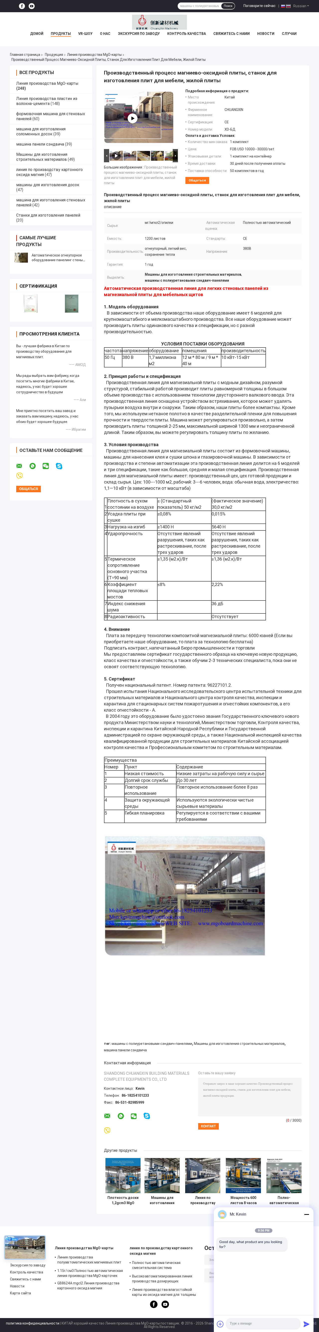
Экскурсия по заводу (139, 34)
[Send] (307, 1324)
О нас (105, 34)
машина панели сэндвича (40, 144)
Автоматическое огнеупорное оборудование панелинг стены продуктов (57, 260)
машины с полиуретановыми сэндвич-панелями (152, 1044)
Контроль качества (186, 34)
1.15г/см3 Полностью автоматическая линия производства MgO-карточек (90, 1273)
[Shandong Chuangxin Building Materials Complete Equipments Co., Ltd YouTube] (31, 6)
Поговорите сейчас (259, 6)
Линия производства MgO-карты (94, 55)
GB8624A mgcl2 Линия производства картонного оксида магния (88, 1285)
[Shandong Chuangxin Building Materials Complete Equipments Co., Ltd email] (22, 466)
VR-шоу (85, 34)
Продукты (61, 34)
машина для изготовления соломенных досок (41, 131)
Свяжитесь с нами (231, 34)
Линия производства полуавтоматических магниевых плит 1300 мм (89, 1260)
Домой (36, 34)
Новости (265, 34)
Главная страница (25, 55)
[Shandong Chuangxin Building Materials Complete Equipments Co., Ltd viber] (22, 476)
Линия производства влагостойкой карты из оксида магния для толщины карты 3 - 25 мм (164, 1293)
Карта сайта (20, 1293)
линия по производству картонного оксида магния (161, 1250)
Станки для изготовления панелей (48, 215)
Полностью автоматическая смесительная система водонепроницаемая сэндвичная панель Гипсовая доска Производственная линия (160, 1266)
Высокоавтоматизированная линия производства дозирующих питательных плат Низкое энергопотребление (162, 1279)
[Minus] (307, 1214)
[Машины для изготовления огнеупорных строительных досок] (162, 1175)
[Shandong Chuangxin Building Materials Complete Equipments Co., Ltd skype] (62, 466)
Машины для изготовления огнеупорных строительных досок (162, 1200)
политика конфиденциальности (32, 1323)
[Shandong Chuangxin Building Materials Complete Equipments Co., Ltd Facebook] (21, 6)
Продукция (54, 55)
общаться (197, 180)
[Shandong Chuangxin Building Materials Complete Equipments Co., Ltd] (159, 22)
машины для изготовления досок (47, 184)
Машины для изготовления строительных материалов (41, 157)
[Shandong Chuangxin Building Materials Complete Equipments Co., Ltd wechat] (49, 466)
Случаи (289, 34)
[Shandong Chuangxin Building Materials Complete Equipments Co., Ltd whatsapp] (35, 466)
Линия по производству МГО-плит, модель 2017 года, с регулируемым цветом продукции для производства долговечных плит (203, 1200)
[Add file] (220, 1324)
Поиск (228, 6)
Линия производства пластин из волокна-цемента (46, 101)
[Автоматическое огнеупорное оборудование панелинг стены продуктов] (21, 258)
